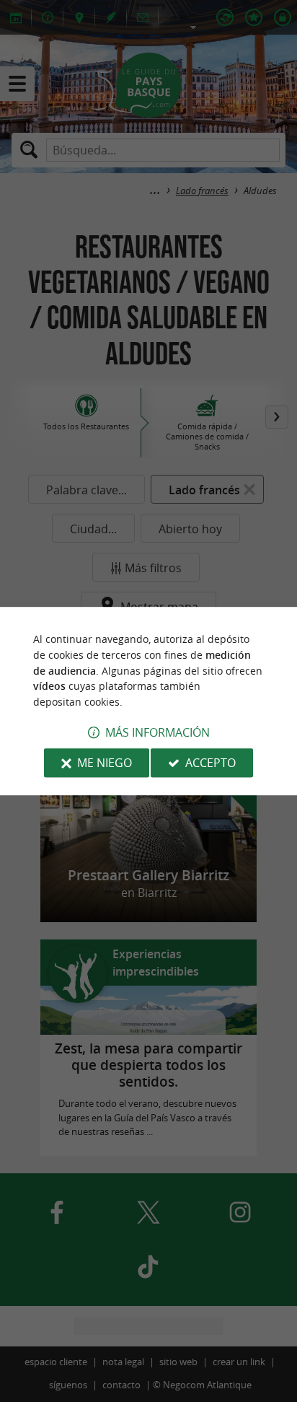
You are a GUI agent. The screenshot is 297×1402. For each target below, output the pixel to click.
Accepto (210, 763)
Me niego (104, 763)
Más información (157, 732)
